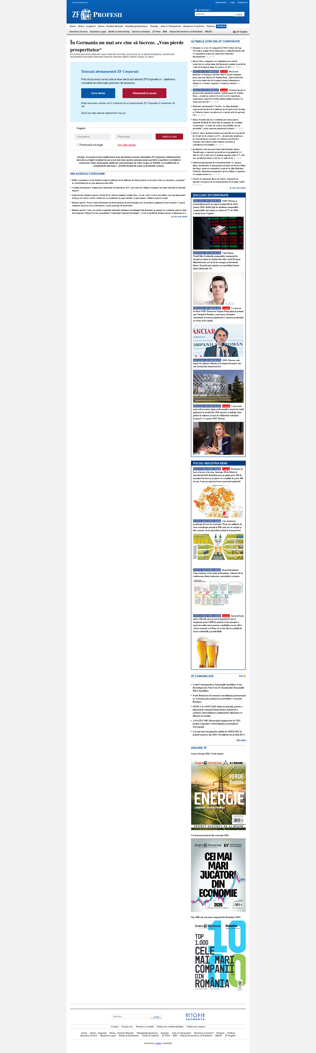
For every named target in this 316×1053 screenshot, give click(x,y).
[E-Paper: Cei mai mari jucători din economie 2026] (218, 911)
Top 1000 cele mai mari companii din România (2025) (216, 917)
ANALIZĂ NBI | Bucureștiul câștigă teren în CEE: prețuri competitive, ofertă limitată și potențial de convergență (217, 723)
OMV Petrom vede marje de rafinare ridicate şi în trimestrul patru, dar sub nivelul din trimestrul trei (217, 363)
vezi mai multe (180, 216)
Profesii (221, 26)
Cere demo (98, 93)
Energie (154, 26)
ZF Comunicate (202, 676)
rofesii (107, 14)
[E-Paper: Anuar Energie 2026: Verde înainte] (218, 829)
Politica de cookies (196, 1026)
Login (232, 2)
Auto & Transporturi (171, 26)
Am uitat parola (127, 144)
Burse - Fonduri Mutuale (110, 26)
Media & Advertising (118, 31)
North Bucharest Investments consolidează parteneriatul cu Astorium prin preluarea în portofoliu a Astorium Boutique (219, 698)
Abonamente (221, 2)
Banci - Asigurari (87, 26)
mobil (158, 1043)
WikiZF (208, 31)
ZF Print (156, 31)
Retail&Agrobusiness (136, 26)
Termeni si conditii (145, 1026)
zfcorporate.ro (204, 10)
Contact (114, 1026)
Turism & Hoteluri (141, 31)
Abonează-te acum (144, 93)
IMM (165, 31)
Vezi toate (241, 740)
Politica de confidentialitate (170, 1026)
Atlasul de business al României (186, 31)
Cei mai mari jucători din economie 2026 (210, 835)
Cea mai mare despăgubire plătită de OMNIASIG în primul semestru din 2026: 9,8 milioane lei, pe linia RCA (219, 733)
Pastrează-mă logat (91, 144)
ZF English (242, 32)
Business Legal (98, 31)
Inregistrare (242, 2)
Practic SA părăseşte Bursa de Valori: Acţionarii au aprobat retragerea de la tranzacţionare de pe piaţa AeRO (219, 180)
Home (73, 26)
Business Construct (193, 26)
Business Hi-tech (79, 31)
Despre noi (127, 1026)
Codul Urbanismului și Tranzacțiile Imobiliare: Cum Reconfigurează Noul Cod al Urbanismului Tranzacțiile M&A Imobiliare (218, 687)
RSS (241, 676)
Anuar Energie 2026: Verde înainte (207, 753)
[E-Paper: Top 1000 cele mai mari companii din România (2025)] (218, 993)
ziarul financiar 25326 (82, 14)
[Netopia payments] (195, 1019)
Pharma (211, 26)
